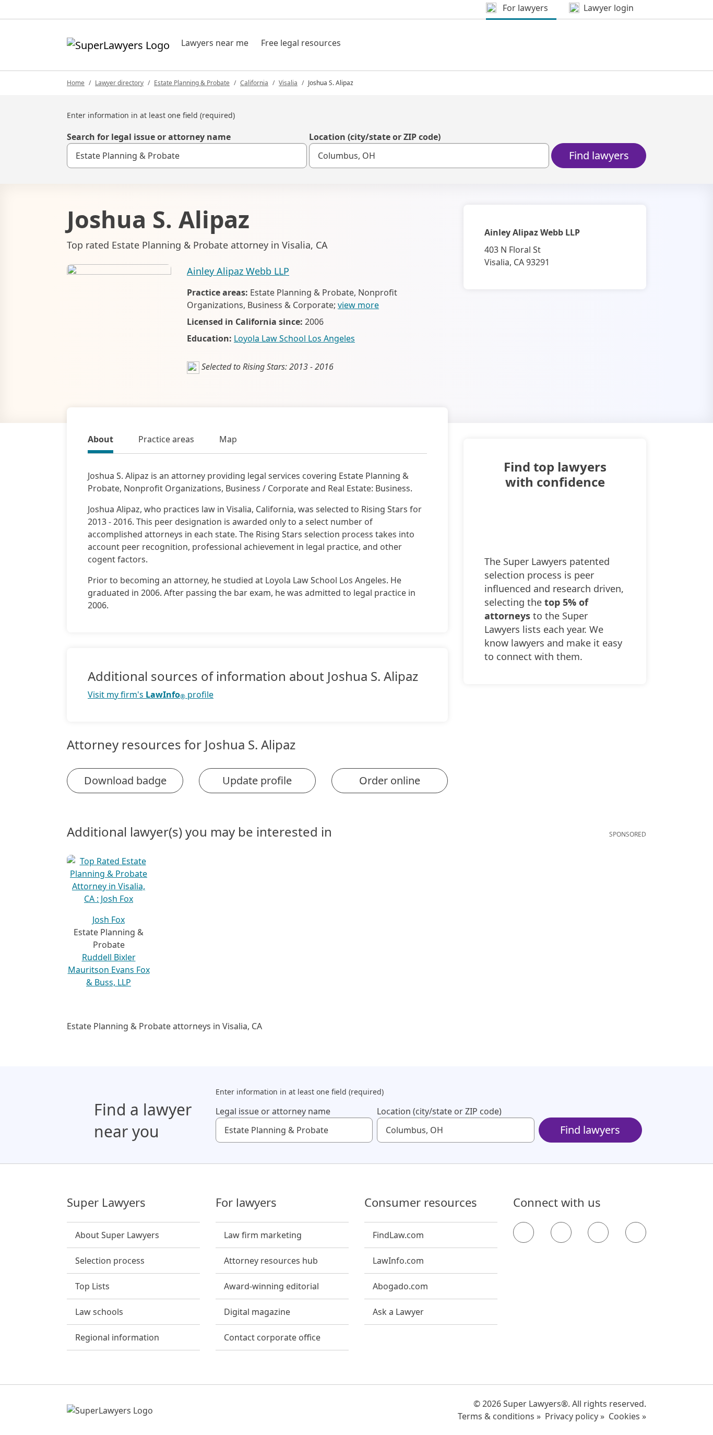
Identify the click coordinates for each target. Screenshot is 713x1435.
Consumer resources (420, 1202)
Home (76, 82)
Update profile (257, 780)
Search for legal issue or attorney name (149, 137)
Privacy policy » (574, 1416)
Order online (389, 780)
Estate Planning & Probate (192, 82)
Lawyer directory (119, 82)
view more (358, 305)
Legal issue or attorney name (273, 1111)
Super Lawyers (106, 1202)
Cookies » (627, 1416)
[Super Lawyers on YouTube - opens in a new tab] (598, 1232)
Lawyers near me (214, 43)
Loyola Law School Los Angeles (294, 338)
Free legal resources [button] (301, 43)
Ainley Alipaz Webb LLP (238, 271)
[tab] (100, 440)
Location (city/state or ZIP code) (375, 137)
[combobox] (187, 155)
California (254, 82)
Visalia (288, 82)
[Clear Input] (294, 155)
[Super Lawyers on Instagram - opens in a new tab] (561, 1232)
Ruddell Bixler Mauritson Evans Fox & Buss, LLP (109, 969)
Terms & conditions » (499, 1416)
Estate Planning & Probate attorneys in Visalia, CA (164, 1026)
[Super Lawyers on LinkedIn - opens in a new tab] (635, 1232)
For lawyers (246, 1202)
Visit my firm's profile (150, 695)
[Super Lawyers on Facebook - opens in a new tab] (523, 1232)
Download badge (125, 780)
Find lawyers (599, 155)
